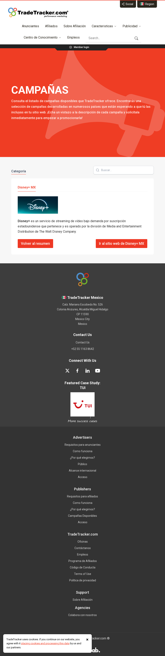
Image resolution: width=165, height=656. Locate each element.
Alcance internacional (82, 470)
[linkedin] (87, 370)
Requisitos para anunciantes (83, 444)
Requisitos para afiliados (82, 496)
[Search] (136, 38)
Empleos (73, 37)
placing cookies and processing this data (45, 643)
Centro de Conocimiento (41, 37)
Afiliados (51, 26)
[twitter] (67, 370)
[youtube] (97, 370)
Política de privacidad (82, 580)
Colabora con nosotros (82, 615)
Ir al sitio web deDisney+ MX (121, 244)
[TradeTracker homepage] (38, 12)
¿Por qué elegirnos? (82, 457)
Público (82, 464)
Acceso (82, 477)
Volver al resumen (35, 244)
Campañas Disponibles (82, 515)
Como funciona (82, 451)
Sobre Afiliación (75, 26)
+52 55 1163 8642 (82, 348)
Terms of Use (82, 573)
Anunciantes (30, 26)
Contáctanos (82, 548)
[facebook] (77, 370)
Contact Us (83, 342)
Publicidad (130, 26)
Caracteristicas (102, 26)
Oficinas (82, 541)
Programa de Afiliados (82, 561)
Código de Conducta (82, 567)
